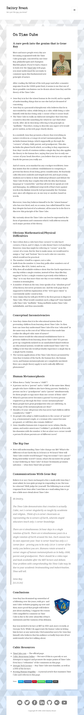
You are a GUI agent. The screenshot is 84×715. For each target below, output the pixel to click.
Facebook (28, 681)
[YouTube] (64, 702)
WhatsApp (41, 681)
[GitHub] (49, 702)
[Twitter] (27, 702)
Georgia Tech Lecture (22, 665)
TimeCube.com (19, 653)
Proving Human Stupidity (24, 671)
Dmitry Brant (17, 8)
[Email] (19, 702)
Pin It (34, 681)
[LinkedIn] (42, 702)
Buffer (55, 681)
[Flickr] (56, 702)
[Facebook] (34, 702)
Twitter (21, 681)
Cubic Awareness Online (24, 656)
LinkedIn (49, 681)
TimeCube (31, 68)
